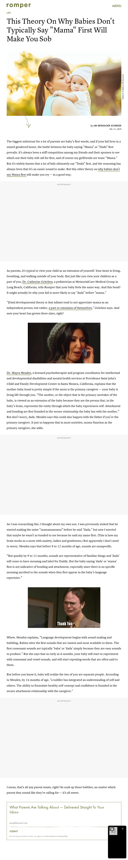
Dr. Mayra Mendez (19, 373)
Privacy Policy (63, 836)
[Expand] (111, 829)
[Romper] (19, 5)
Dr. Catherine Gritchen (37, 282)
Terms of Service (50, 836)
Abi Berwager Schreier (107, 125)
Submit (14, 831)
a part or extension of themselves (70, 308)
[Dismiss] (122, 829)
